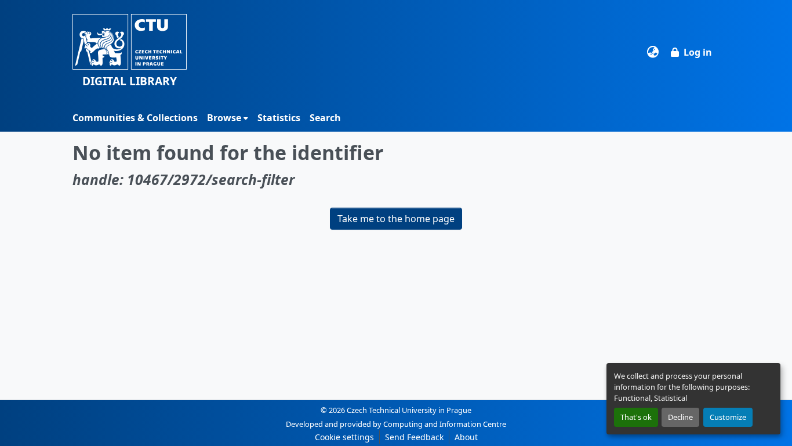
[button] (129, 52)
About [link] (466, 437)
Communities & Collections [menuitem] (135, 117)
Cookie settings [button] (344, 437)
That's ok (636, 417)
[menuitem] (227, 117)
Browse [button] (224, 117)
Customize (728, 417)
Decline (680, 417)
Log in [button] (698, 52)
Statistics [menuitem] (278, 117)
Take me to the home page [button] (396, 218)
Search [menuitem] (325, 117)
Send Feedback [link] (414, 437)
